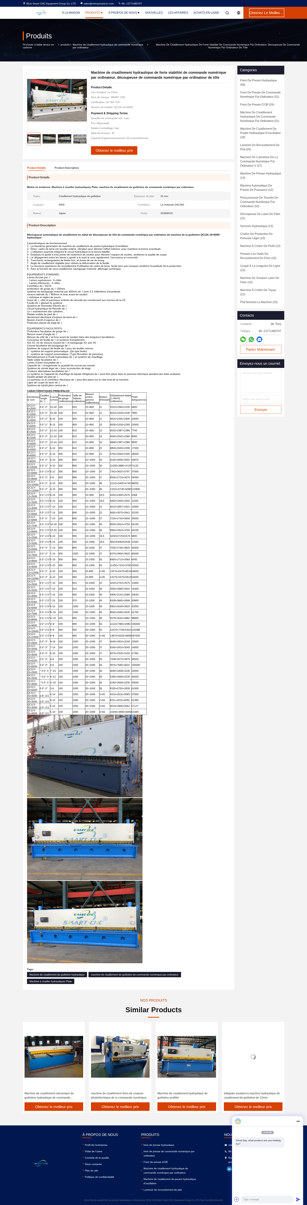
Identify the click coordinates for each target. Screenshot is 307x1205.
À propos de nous (122, 12)
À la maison (71, 12)
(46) (258, 82)
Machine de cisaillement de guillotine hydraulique (57, 974)
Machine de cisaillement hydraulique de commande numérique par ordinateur (108, 46)
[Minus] (298, 1121)
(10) (259, 202)
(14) (260, 175)
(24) (257, 104)
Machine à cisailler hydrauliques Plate (50, 981)
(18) (260, 133)
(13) (256, 226)
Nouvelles (154, 12)
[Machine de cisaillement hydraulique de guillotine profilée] (120, 1057)
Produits (92, 12)
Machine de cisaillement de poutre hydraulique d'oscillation (170, 1181)
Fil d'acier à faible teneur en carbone (38, 46)
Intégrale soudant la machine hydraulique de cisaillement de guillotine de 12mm (185, 1095)
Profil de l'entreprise (96, 1145)
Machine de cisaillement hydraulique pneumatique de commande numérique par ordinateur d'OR (251, 1096)
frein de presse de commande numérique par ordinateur (169, 1153)
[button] (29, 1063)
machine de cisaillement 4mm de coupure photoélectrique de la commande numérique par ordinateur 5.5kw (52, 1096)
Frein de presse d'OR (156, 1162)
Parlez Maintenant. (261, 349)
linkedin (229, 1169)
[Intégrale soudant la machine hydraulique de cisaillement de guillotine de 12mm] (186, 1057)
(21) (259, 116)
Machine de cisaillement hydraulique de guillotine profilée (116, 1095)
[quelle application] (251, 339)
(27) (259, 161)
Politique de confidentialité (99, 1177)
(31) (260, 94)
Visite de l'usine (93, 1151)
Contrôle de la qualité (97, 1157)
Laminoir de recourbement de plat (163, 1189)
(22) (256, 236)
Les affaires (178, 12)
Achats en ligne (206, 12)
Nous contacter (93, 1164)
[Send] (298, 1199)
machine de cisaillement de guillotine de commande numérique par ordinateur (135, 974)
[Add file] (236, 1199)
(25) (259, 147)
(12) (256, 187)
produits (65, 44)
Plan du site (91, 1170)
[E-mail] (259, 339)
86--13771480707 (131, 3)
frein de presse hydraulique (159, 1145)
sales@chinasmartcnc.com (99, 3)
